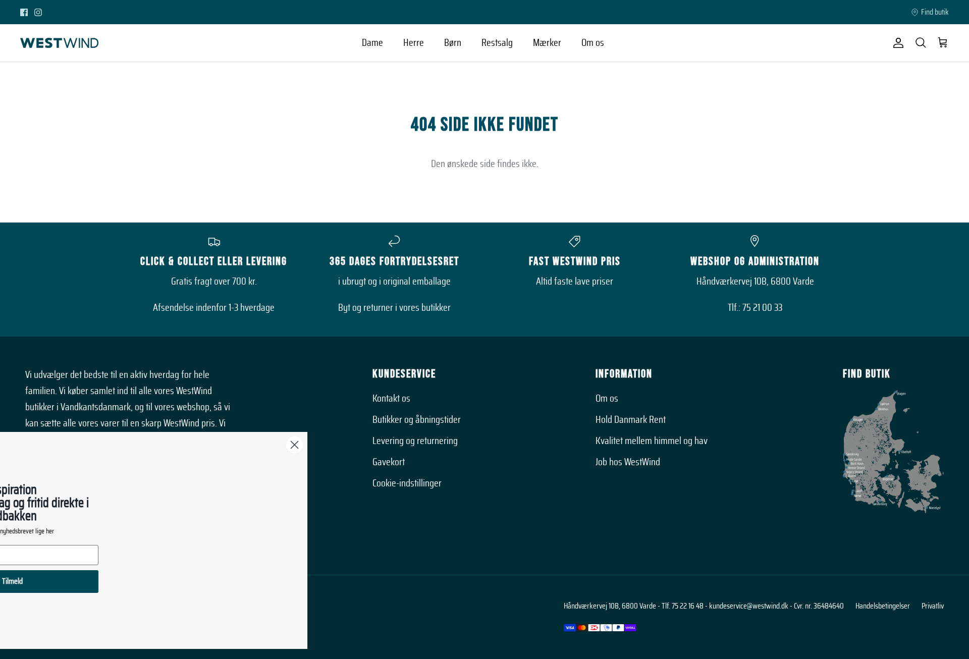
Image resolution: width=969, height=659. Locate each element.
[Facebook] (24, 12)
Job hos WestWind (628, 462)
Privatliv (933, 606)
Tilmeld (108, 581)
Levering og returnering (415, 441)
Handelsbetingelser (882, 606)
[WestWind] (59, 43)
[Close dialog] (391, 445)
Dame (372, 43)
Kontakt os (391, 399)
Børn (452, 43)
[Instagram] (38, 12)
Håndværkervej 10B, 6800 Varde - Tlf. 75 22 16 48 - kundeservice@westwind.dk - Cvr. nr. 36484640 (704, 606)
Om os (592, 43)
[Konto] (896, 42)
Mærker (547, 43)
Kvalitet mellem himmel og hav (652, 441)
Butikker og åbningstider (416, 420)
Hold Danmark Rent (631, 420)
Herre (413, 43)
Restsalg (497, 43)
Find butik (935, 12)
